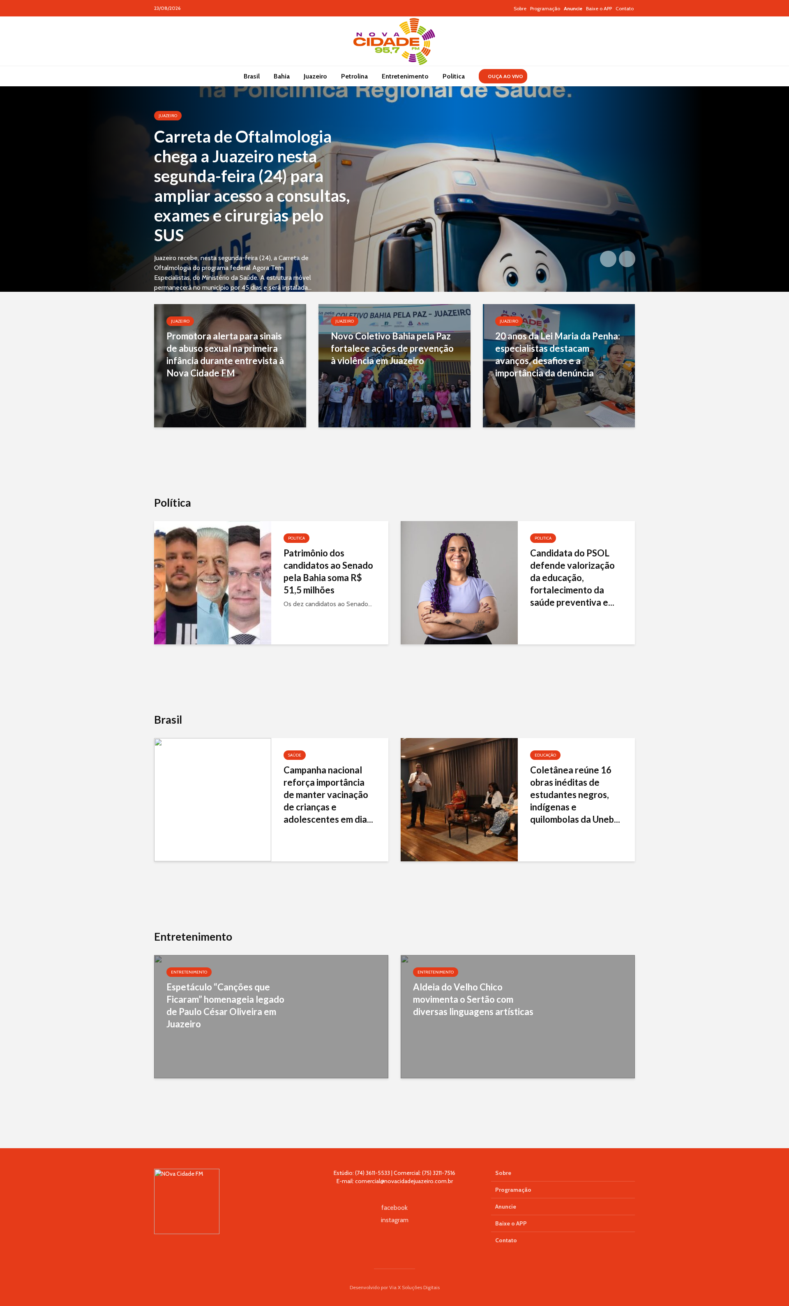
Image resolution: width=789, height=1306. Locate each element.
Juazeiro (315, 76)
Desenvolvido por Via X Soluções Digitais (395, 1287)
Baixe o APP (599, 8)
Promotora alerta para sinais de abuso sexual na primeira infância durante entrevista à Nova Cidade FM (225, 354)
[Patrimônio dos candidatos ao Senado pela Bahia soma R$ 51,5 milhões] (212, 582)
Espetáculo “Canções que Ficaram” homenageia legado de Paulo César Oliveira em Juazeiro (225, 1005)
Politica (454, 76)
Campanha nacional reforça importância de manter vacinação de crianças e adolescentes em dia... (328, 794)
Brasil (252, 76)
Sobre (520, 8)
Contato (625, 8)
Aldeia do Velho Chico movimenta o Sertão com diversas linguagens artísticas (473, 999)
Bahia (282, 76)
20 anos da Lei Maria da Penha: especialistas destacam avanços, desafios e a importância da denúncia (557, 354)
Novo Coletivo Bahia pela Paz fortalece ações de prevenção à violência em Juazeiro (392, 348)
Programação (545, 8)
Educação (545, 755)
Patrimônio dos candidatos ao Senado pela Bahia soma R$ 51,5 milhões (328, 571)
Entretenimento (405, 76)
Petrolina (354, 76)
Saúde (294, 755)
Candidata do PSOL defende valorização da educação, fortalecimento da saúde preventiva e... (572, 577)
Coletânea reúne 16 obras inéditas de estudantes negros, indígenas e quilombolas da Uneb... (575, 794)
